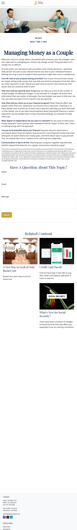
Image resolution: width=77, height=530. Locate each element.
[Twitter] (7, 517)
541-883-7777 (12, 500)
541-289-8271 (12, 503)
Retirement (6, 527)
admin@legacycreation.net (11, 514)
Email (4, 184)
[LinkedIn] (11, 517)
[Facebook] (4, 517)
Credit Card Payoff (50, 267)
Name (4, 172)
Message (5, 196)
